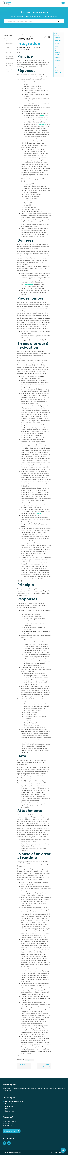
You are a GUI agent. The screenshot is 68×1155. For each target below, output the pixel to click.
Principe (57, 37)
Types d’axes (42, 124)
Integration (29, 1060)
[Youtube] (9, 1143)
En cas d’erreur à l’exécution (58, 52)
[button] (63, 3)
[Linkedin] (4, 1143)
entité (42, 116)
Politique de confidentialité (13, 1152)
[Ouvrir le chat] (63, 1150)
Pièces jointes (57, 47)
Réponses (58, 40)
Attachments (58, 66)
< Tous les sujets (23, 34)
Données (57, 43)
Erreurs (38, 513)
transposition (29, 284)
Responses (58, 60)
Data (56, 63)
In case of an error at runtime (58, 72)
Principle (57, 57)
